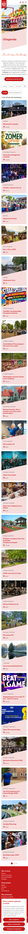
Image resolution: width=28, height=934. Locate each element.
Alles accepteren (14, 919)
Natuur (3, 873)
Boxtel (3, 885)
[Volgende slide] (23, 26)
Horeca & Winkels (6, 877)
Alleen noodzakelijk (14, 924)
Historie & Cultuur (6, 875)
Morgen (11, 86)
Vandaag (5, 86)
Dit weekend (18, 86)
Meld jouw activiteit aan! (14, 79)
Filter (5, 92)
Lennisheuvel (5, 891)
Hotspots (4, 879)
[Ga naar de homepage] (4, 4)
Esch (2, 889)
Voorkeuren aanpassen (14, 929)
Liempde (3, 887)
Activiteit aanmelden (7, 897)
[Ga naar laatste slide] (20, 26)
